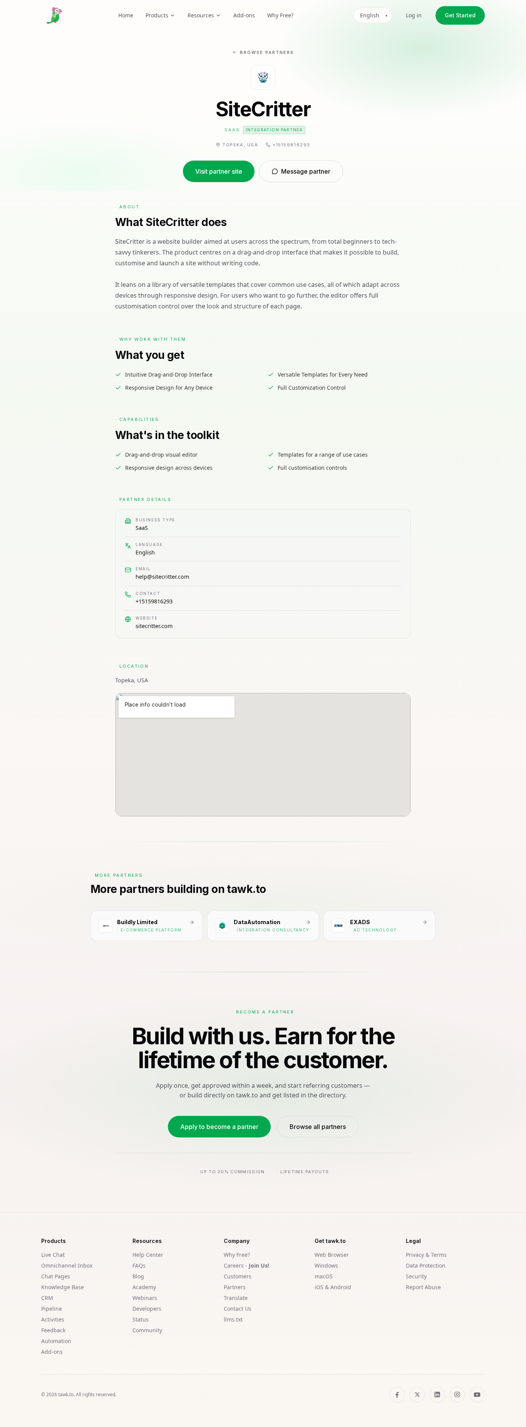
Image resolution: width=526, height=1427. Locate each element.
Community (147, 1330)
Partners (235, 1287)
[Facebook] (397, 1394)
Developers (146, 1308)
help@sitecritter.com (162, 576)
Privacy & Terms (426, 1254)
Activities (52, 1319)
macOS (324, 1276)
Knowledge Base (62, 1287)
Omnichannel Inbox (66, 1265)
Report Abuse (423, 1287)
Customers (237, 1276)
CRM (47, 1297)
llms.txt (233, 1319)
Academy (144, 1287)
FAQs (139, 1265)
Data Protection (426, 1265)
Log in (414, 15)
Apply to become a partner (219, 1127)
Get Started (460, 15)
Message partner (305, 171)
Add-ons (244, 15)
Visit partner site (218, 171)
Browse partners (267, 52)
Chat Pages (55, 1276)
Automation (56, 1341)
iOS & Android (333, 1287)
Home (125, 15)
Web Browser (332, 1254)
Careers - (246, 1265)
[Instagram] (457, 1394)
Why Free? (280, 15)
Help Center (147, 1254)
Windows (326, 1265)
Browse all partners (318, 1127)
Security (416, 1276)
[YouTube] (477, 1394)
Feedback (53, 1330)
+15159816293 (154, 601)
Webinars (144, 1297)
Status (140, 1319)
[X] (417, 1394)
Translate (236, 1297)
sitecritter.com (154, 626)
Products (157, 15)
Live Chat (53, 1254)
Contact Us (237, 1308)
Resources (201, 15)
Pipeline (51, 1308)
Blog (138, 1276)
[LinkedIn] (437, 1394)
